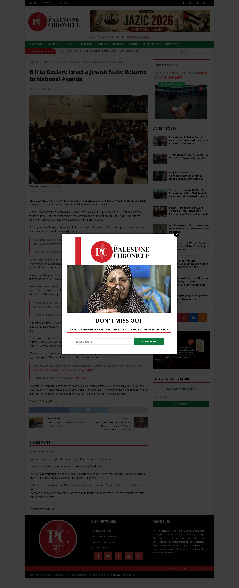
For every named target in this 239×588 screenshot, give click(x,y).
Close (176, 234)
